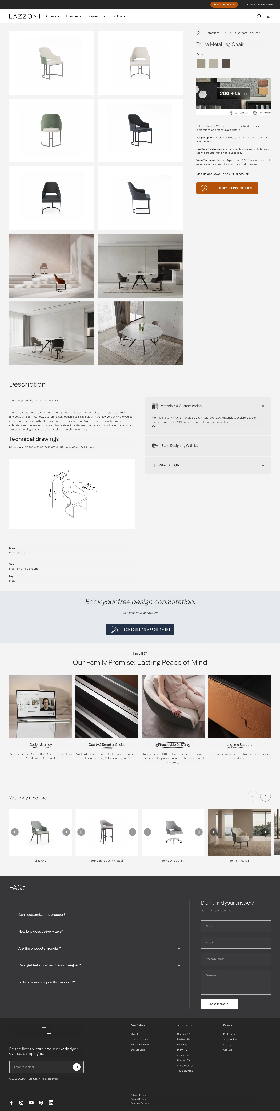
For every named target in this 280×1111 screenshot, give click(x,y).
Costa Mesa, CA (185, 1065)
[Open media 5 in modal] (51, 198)
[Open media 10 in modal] (140, 333)
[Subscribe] (77, 1067)
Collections (212, 33)
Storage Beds (138, 1050)
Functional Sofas (140, 1044)
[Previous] (15, 832)
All (226, 33)
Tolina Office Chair (173, 861)
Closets (135, 1034)
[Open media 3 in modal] (51, 130)
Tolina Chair (40, 861)
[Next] (265, 796)
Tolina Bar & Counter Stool (107, 861)
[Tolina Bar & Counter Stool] (106, 832)
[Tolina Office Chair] (173, 832)
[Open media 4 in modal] (140, 130)
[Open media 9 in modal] (51, 333)
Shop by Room (231, 1039)
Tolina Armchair (239, 861)
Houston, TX (183, 1060)
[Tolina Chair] (40, 832)
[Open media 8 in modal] (140, 266)
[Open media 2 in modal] (140, 63)
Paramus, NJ (183, 1044)
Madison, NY (183, 1039)
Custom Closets (139, 1039)
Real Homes (229, 1034)
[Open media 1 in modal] (51, 63)
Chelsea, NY (183, 1034)
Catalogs (227, 1044)
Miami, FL (182, 1050)
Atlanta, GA (183, 1055)
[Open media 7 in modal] (51, 266)
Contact (227, 1050)
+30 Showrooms (186, 1071)
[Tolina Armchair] (239, 832)
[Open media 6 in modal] (140, 198)
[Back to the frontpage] (198, 33)
